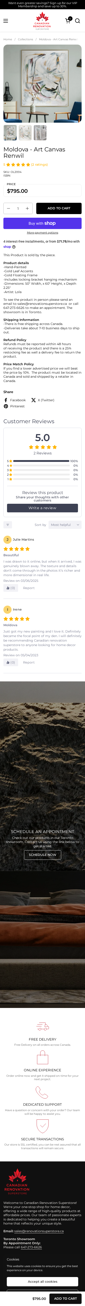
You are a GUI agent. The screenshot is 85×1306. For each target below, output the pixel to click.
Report (29, 588)
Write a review (42, 508)
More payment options (42, 232)
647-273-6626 (31, 1247)
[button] (77, 21)
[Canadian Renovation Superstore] (42, 21)
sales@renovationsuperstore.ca (39, 1231)
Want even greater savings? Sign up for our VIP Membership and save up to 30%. (42, 4)
